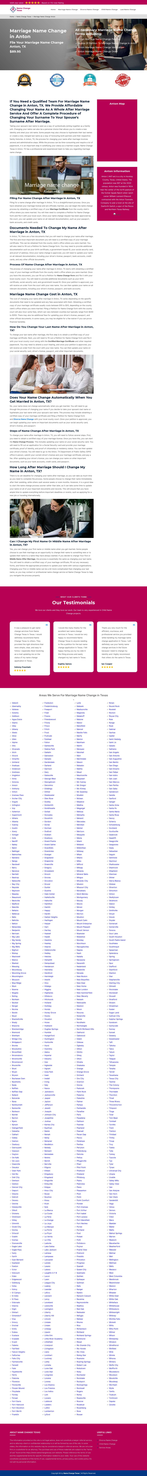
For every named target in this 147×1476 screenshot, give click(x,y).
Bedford (15, 904)
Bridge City (17, 1039)
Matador (80, 765)
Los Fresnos (49, 1388)
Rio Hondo (81, 1348)
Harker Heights (51, 917)
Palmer (80, 1101)
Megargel (81, 808)
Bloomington (17, 976)
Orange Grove (83, 1072)
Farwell (15, 1365)
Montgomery (82, 897)
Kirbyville (48, 1184)
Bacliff (15, 841)
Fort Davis (16, 1401)
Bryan (14, 1072)
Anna (14, 778)
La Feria (47, 1217)
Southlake (113, 943)
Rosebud (80, 1404)
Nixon (79, 1009)
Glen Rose (48, 798)
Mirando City (82, 881)
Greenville (48, 864)
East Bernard (17, 1260)
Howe (46, 1022)
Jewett (47, 1108)
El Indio (15, 1296)
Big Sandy (16, 940)
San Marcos (114, 782)
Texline (112, 1082)
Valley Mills (114, 1180)
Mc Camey (81, 782)
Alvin (14, 752)
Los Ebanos (49, 1385)
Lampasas (48, 1256)
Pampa (80, 1105)
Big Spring (16, 943)
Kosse (46, 1194)
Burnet (15, 1114)
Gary (46, 772)
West (111, 1273)
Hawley (47, 943)
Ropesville (81, 1398)
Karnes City (49, 1124)
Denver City (17, 1187)
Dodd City (16, 1227)
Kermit (47, 1161)
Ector (14, 1269)
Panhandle (81, 1108)
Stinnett (112, 986)
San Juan (113, 778)
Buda (14, 1085)
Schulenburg (114, 825)
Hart (46, 927)
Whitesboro (114, 1309)
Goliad (47, 811)
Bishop (15, 953)
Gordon (47, 821)
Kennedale (48, 1154)
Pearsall (80, 1131)
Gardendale (49, 762)
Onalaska (81, 1065)
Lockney (48, 1358)
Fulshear (48, 739)
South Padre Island (117, 940)
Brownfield (16, 1052)
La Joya (47, 1223)
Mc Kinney (81, 788)
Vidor (111, 1217)
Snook (112, 917)
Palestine (81, 1098)
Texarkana (113, 1075)
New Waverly (82, 996)
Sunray (112, 1029)
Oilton (79, 1049)
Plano (79, 1187)
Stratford (113, 999)
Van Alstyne (114, 1190)
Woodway (113, 1381)
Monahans (81, 890)
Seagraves (113, 844)
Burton (15, 1118)
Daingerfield (17, 1128)
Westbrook (114, 1279)
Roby (79, 1372)
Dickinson (16, 1217)
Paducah (80, 1088)
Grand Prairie (50, 841)
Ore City (80, 1078)
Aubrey (15, 825)
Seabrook (113, 835)
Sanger (112, 802)
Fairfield (15, 1348)
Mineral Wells (82, 874)
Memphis (81, 815)
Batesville (16, 881)
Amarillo (15, 759)
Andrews (16, 772)
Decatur (15, 1167)
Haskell (47, 933)
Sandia (112, 795)
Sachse (112, 732)
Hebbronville (49, 950)
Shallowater (114, 864)
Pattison (80, 1121)
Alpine (14, 742)
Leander (47, 1289)
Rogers (80, 1391)
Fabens (15, 1345)
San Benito (113, 762)
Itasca (47, 1088)
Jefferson (48, 1105)
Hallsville (48, 900)
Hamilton (48, 904)
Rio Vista (80, 1352)
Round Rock (114, 706)
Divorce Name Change (108, 1440)
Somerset (113, 923)
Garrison (48, 769)
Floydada (16, 1391)
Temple (112, 1065)
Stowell (112, 996)
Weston (112, 1286)
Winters (112, 1362)
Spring (112, 956)
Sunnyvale (113, 1026)
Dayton (15, 1154)
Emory (15, 1322)
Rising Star (81, 1355)
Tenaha (112, 1068)
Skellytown (114, 897)
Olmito (79, 1052)
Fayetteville (17, 1372)
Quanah (80, 1266)
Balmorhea (16, 854)
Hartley (47, 930)
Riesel (79, 1342)
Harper (47, 923)
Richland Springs (84, 1335)
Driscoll (15, 1233)
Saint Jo (112, 742)
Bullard (15, 1095)
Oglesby (80, 1045)
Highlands (48, 993)
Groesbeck (49, 871)
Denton (15, 1184)
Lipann (47, 1332)
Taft (111, 1042)
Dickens (15, 1213)
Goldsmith (48, 805)
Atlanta (15, 821)
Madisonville (82, 709)
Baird (14, 848)
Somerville (113, 927)
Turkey (112, 1154)
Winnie (112, 1355)
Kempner (48, 1141)
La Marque (49, 1227)
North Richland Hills (85, 1029)
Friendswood (50, 719)
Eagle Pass (16, 1250)
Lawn (46, 1279)
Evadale (15, 1339)
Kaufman (48, 1128)
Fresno (47, 716)
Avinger (15, 835)
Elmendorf (16, 1315)
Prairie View (82, 1250)
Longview (48, 1375)
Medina (80, 805)
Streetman (113, 1006)
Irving (46, 1082)
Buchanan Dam (18, 1078)
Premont (80, 1253)
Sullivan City (114, 1016)
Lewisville (48, 1306)
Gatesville (48, 775)
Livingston (48, 1348)
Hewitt (47, 979)
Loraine (47, 1378)
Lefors (47, 1292)
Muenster (81, 933)
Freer (46, 713)
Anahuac (16, 765)
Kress (46, 1200)
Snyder (112, 920)
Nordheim (81, 1022)
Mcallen (80, 795)
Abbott (15, 703)
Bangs (14, 861)
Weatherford (114, 1246)
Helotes (47, 956)
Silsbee (112, 884)
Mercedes (81, 821)
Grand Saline (49, 844)
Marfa (79, 736)
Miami (79, 841)
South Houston (115, 937)
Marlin (79, 746)
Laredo (47, 1263)
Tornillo (112, 1124)
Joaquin (47, 1111)
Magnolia (81, 713)
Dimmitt (15, 1223)
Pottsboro (81, 1243)
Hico (46, 983)
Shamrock (113, 867)
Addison (15, 716)
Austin (14, 828)
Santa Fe (113, 808)
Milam (79, 854)
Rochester (81, 1375)
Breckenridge (18, 1029)
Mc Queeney (82, 792)
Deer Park (16, 1171)
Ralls (79, 1286)
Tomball (112, 1121)
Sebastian (113, 851)
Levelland (48, 1302)
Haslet (47, 937)
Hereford (48, 973)
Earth (14, 1256)
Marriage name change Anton (44, 17)
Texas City (113, 1078)
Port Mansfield (83, 1220)
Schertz (112, 821)
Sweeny (112, 1035)
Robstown (81, 1368)
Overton (80, 1082)
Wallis (111, 1230)
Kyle (46, 1207)
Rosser (80, 1414)
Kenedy (47, 1147)
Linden (47, 1325)
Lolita (46, 1362)
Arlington (16, 805)
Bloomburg (17, 970)
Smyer (112, 914)
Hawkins (48, 940)
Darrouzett (16, 1147)
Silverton (113, 887)
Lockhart (48, 1355)
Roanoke (80, 1358)
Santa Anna (114, 805)
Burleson (16, 1111)
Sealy (111, 848)
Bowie (14, 1012)
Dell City (16, 1177)
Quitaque (81, 1279)
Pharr (79, 1164)
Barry (14, 867)
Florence (16, 1381)
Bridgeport (16, 1042)
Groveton (48, 881)
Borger (15, 1006)
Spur (111, 963)
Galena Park (49, 749)
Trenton (112, 1131)
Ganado (47, 759)
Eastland (16, 1263)
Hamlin (47, 907)
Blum (14, 986)
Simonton (113, 890)
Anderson (16, 769)
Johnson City (50, 1114)
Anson (14, 785)
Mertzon (80, 831)
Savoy (111, 818)
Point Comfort (83, 1200)
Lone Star (48, 1372)
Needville (81, 970)
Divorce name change (89, 9)
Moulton (80, 917)
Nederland (81, 966)
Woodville (113, 1378)
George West (50, 778)
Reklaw (80, 1319)
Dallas (14, 1138)
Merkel (80, 828)
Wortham (113, 1385)
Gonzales (48, 815)
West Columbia (115, 1276)
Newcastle (81, 1002)
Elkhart (15, 1312)
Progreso (81, 1263)
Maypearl (81, 778)
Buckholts (16, 1082)
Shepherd (113, 871)
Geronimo (48, 785)
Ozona (79, 1085)
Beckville (16, 900)
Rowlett (112, 709)
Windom (112, 1342)
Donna (15, 1230)
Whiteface (113, 1302)
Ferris (14, 1375)
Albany (15, 729)
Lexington (48, 1309)
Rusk (111, 726)
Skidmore (113, 900)
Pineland (80, 1174)
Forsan (15, 1398)
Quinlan (80, 1276)
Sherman (113, 874)
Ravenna (80, 1299)
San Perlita (113, 785)
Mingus (80, 877)
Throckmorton (115, 1105)
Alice (14, 736)
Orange (80, 1068)
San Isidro (113, 775)
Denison (15, 1180)
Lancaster (48, 1260)
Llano (46, 1352)
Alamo (15, 723)
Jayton (47, 1101)
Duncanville (17, 1243)
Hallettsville (49, 897)
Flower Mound (18, 1388)
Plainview (81, 1184)
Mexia (79, 838)
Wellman (112, 1263)
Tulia (111, 1151)
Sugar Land (114, 1012)
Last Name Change (128, 9)
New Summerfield (84, 993)
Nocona (80, 1012)
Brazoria (15, 1026)
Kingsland (48, 1177)
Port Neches (82, 1223)
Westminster (114, 1283)
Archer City (17, 798)
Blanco (15, 960)
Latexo (47, 1269)
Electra (15, 1306)
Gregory (48, 867)
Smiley (112, 907)
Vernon (112, 1210)
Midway (80, 851)
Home (53, 9)
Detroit (15, 1197)
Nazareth (81, 963)
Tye (110, 1161)
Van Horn (113, 1194)
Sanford (112, 798)
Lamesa (47, 1253)
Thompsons (114, 1088)
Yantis (111, 1391)
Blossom (15, 979)
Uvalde (112, 1177)
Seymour (113, 861)
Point (79, 1197)
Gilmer (47, 792)
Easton (15, 1266)
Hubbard (48, 1026)
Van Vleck (113, 1197)
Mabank (80, 706)
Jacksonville (49, 1095)
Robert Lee (81, 1365)
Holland (47, 1002)
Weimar (112, 1253)
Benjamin (16, 930)
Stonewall (113, 993)
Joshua (47, 1121)
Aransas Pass (18, 795)
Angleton (16, 775)
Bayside (15, 887)
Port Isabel (81, 1213)
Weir (111, 1256)
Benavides (16, 927)
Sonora (112, 930)
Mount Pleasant (83, 927)
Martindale (81, 759)
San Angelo (114, 752)
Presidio (80, 1256)
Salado (112, 746)
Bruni (14, 1068)
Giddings (48, 788)
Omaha (80, 1062)
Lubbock (48, 1401)
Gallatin (47, 752)
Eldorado (16, 1302)
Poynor (80, 1246)
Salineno (112, 749)
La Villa (47, 1240)
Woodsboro (114, 1372)
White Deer (114, 1296)
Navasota (81, 960)
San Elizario (114, 769)
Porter (79, 1227)
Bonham (15, 999)
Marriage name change (68, 9)
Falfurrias (16, 1355)
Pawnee (80, 1124)
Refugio (80, 1315)
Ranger (80, 1289)
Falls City (16, 1358)
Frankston (48, 703)
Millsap (80, 867)
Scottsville (113, 831)
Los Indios (48, 1391)
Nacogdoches (83, 947)
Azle (14, 838)
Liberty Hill (49, 1315)
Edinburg (16, 1283)
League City (49, 1283)
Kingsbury (48, 1174)
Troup (111, 1141)
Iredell (47, 1078)
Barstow (15, 871)
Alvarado (16, 749)
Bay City (15, 884)
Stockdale (113, 989)
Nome (79, 1019)
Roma (79, 1395)
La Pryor (48, 1233)
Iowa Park (48, 1072)
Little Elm (48, 1335)
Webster (112, 1250)
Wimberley (113, 1339)
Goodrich (48, 818)
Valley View (114, 1184)
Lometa (47, 1365)
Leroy (46, 1299)
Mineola (80, 871)
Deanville (16, 1164)
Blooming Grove (19, 973)
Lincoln (47, 1319)
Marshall (80, 752)
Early (14, 1253)
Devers (15, 1200)
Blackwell (16, 956)
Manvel (80, 729)
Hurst (46, 1045)
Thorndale (113, 1091)
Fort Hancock (18, 1404)
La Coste (48, 1213)
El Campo (16, 1292)
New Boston (82, 976)
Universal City (115, 1171)
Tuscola (112, 1157)
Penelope (81, 1141)
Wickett (112, 1322)
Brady (14, 1022)
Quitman (80, 1283)
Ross (79, 1411)
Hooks (47, 1016)
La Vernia (48, 1236)
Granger (47, 854)
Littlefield (48, 1342)
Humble (47, 1032)
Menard (80, 818)
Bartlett (15, 874)
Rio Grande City (83, 1345)
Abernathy (16, 706)
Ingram (47, 1068)
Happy (47, 910)
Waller (111, 1227)
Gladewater (49, 795)
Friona (47, 723)
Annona (15, 782)
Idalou (47, 1052)
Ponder (80, 1203)
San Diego (113, 765)
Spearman (113, 950)
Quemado (81, 1273)
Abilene (15, 709)
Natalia (80, 956)
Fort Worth (16, 1411)
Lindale (47, 1322)
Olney (79, 1055)
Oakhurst (81, 1032)
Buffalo (15, 1088)
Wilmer (112, 1332)
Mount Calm (82, 920)
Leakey (47, 1286)
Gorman (47, 828)
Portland (80, 1230)
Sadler (112, 736)
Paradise (80, 1111)
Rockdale (81, 1378)
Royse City (114, 716)
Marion (80, 739)
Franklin (15, 1414)
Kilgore (47, 1167)
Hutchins (48, 1049)
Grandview (49, 851)
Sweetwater (114, 1039)
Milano (79, 858)
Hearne (47, 947)
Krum (46, 1203)
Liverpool (48, 1345)
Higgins (47, 989)
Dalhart (15, 1134)
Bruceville (16, 1065)
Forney (15, 1395)
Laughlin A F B (50, 1273)
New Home (81, 986)
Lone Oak (48, 1368)
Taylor (111, 1055)
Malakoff (80, 716)
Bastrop (15, 877)
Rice (78, 1325)
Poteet (79, 1236)
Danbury (15, 1144)
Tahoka (112, 1045)
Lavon (47, 1276)
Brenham (16, 1035)
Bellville (15, 920)
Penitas (80, 1144)
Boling (14, 996)
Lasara (47, 1266)
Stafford (112, 966)
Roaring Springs (83, 1362)
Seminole (113, 858)
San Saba (113, 788)
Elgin (14, 1309)
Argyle (15, 802)
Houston (48, 1019)
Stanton (112, 973)
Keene (47, 1131)
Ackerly (15, 713)
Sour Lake (113, 933)
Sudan (111, 1009)
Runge (111, 723)
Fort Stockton (18, 1408)
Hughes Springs (51, 1029)
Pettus (79, 1157)
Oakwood (81, 1035)
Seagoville (113, 841)
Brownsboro (17, 1055)
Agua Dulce (17, 719)
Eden (14, 1276)
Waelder (112, 1223)
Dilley (14, 1220)
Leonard (48, 1296)
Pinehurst (81, 1171)
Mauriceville (82, 775)
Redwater (81, 1312)
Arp (13, 808)
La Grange (48, 1220)
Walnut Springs (115, 1233)
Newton (80, 1006)
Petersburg (81, 1151)
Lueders (47, 1404)
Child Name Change (109, 9)
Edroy (14, 1289)
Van (110, 1187)
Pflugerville (81, 1161)
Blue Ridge (16, 983)
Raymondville (82, 1302)
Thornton (113, 1095)
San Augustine (115, 759)
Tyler (111, 1164)
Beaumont (16, 897)
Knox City (48, 1190)
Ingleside (48, 1065)
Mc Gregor (81, 785)
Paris (79, 1114)
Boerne (15, 989)
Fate (14, 1368)
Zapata (112, 1401)
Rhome (80, 1322)
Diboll (14, 1210)
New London (82, 989)
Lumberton (49, 1411)
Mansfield (81, 726)
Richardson (81, 1329)
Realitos (80, 1306)
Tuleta (111, 1147)
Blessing (15, 966)
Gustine (47, 890)
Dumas (15, 1240)
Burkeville (16, 1108)
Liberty (47, 1312)
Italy (46, 1085)
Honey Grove (50, 1012)
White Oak (113, 1299)
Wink (111, 1352)
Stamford (113, 970)
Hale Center (49, 894)
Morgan (80, 910)
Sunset (112, 1032)
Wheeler (112, 1292)
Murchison (81, 943)
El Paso (15, 1299)
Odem (79, 1039)
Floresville (16, 1385)
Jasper (47, 1098)
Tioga (111, 1111)
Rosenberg (81, 1408)
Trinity (111, 1138)
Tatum (111, 1052)
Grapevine (48, 861)
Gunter (47, 887)
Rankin (79, 1292)
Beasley (15, 894)
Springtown (114, 960)
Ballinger (16, 851)
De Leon (15, 1161)
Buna (14, 1101)
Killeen (47, 1171)
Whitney (112, 1315)
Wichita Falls (114, 1319)
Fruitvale (48, 736)
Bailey (14, 844)
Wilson (112, 1335)
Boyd (14, 1016)
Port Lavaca (82, 1217)
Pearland (80, 1128)
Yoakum (112, 1395)
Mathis (79, 769)
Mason (79, 762)
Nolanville (81, 1016)
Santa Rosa (114, 815)
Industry (47, 1059)
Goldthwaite (49, 808)
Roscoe (80, 1401)
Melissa (80, 811)
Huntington (49, 1039)
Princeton (81, 1260)
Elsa (14, 1319)
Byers (14, 1121)
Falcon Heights (18, 1352)
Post (79, 1233)
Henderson (49, 966)
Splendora (113, 953)
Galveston (48, 755)
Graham (47, 835)
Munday (80, 940)
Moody (80, 900)
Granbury (48, 838)
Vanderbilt (113, 1200)
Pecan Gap (81, 1134)
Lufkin (47, 1408)
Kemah (47, 1134)
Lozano (47, 1398)
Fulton (47, 742)
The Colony (114, 1085)
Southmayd (114, 947)
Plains (79, 1180)
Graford (47, 831)
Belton (15, 923)
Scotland (113, 828)
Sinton (112, 894)
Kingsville (48, 1180)
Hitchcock (48, 999)
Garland (47, 765)
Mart (79, 755)
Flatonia (15, 1378)
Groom (47, 874)
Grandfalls (48, 848)
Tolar (111, 1114)
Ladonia (47, 1243)
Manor (79, 723)
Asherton (16, 811)
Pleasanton (81, 1190)
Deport (15, 1190)
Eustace (15, 1335)
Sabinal (112, 729)
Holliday (48, 1006)
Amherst (15, 762)
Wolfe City (113, 1365)
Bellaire (15, 910)
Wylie (111, 1388)
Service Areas (105, 1447)
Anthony (15, 788)
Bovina (15, 1009)
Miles (79, 861)
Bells (14, 917)
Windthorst (114, 1345)
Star (111, 976)
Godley (47, 802)
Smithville (113, 910)
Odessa (80, 1042)
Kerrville (47, 1164)
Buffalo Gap (17, 1091)
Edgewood (16, 1279)
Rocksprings (82, 1385)
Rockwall (81, 1388)
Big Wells (16, 947)
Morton (80, 914)
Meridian (80, 825)
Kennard (47, 1151)
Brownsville (17, 1059)
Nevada (80, 973)
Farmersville (17, 1362)
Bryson (15, 1075)
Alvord (15, 755)
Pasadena (81, 1118)
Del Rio (15, 1174)
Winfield (112, 1348)
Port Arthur (82, 1210)
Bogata (15, 993)
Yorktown (113, 1398)
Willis (111, 1325)
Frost (46, 732)
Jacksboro (49, 1091)
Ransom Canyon (84, 1296)
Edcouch (16, 1273)
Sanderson (113, 792)
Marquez (80, 749)
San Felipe (113, 772)
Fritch (46, 729)
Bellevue (15, 914)
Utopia (112, 1174)
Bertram (15, 933)
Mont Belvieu (82, 894)
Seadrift (112, 838)
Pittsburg (81, 1177)
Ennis (14, 1329)
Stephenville (114, 979)
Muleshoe (81, 937)
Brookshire (16, 1049)
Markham (81, 742)
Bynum (15, 1124)
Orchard (80, 1075)
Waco (111, 1220)
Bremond (16, 1032)
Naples (80, 950)
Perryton (80, 1147)
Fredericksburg (51, 706)
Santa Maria (114, 811)
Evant (14, 1342)
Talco (111, 1049)
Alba (14, 726)
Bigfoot (15, 950)
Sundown (113, 1022)
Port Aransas (82, 1207)
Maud (79, 772)
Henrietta (48, 970)
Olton (79, 1059)
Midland (80, 844)
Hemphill (48, 960)
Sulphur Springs (116, 1019)
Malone (80, 719)
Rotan (111, 703)
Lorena (47, 1381)
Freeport (48, 709)
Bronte (15, 1045)
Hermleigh (48, 976)
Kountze (47, 1197)
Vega (111, 1203)
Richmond (81, 1339)
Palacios (80, 1095)
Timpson (113, 1108)
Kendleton (48, 1144)
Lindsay (47, 1329)
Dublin (15, 1236)
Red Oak (80, 1309)
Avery (14, 831)
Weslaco (112, 1269)
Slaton (112, 904)
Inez (46, 1062)
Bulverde (16, 1098)
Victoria (112, 1213)
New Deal (81, 983)
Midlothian (81, 848)
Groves (47, 877)
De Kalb (15, 1157)
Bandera (15, 858)
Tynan (111, 1167)
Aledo (14, 732)
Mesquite (81, 835)
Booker (15, 1002)
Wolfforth (113, 1368)
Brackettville (17, 1019)
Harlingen (48, 920)
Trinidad (112, 1134)
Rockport (81, 1381)
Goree (47, 825)
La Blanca (48, 1210)
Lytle (79, 703)
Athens (15, 818)
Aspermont (17, 815)
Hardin (47, 914)
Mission (80, 884)
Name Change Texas (23, 17)
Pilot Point (81, 1167)
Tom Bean (113, 1118)
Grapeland (48, 858)
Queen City (81, 1269)
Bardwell (16, 864)
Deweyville (16, 1207)
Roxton (112, 713)
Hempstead (49, 963)
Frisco (47, 726)
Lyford (47, 1414)
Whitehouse (114, 1306)
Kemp (46, 1138)
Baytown (16, 890)
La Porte (48, 1230)
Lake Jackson (50, 1250)
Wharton (113, 1289)
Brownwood (17, 1062)
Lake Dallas (49, 1246)
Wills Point (113, 1329)
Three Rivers (114, 1101)
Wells (111, 1266)
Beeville (15, 907)
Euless (15, 1332)
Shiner (111, 877)
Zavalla (112, 1404)
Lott (46, 1395)
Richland (80, 1332)
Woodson (113, 1375)
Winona (112, 1358)
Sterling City (114, 983)
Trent (111, 1128)
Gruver (47, 884)
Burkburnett (17, 1105)
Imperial (47, 1055)
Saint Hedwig (115, 739)
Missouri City (82, 887)
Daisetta (15, 1131)
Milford (80, 864)
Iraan (46, 1075)
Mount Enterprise (84, 923)
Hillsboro (48, 996)
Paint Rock (81, 1091)
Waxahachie (114, 1243)
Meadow (80, 802)
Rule (111, 719)
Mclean (80, 798)
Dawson (15, 1151)
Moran (79, 907)
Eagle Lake (17, 1246)
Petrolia (80, 1154)
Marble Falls (82, 732)
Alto (14, 746)
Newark (80, 999)
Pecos (79, 1138)
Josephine (48, 1118)
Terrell (111, 1072)
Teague (112, 1059)
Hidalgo (47, 986)
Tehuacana (113, 1062)
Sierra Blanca (114, 881)
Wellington (113, 1260)
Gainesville (49, 746)
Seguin (112, 854)
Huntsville (48, 1042)
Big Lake (16, 937)
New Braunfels (83, 979)
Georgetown (49, 782)
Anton (14, 792)
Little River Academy (53, 1339)
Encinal (15, 1325)
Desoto (15, 1194)
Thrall (111, 1098)
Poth (79, 1240)
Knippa (47, 1187)
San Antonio (114, 755)
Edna (14, 1286)
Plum (79, 1194)
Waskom (112, 1240)
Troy (111, 1144)
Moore (79, 904)
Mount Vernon (83, 930)
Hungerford (49, 1035)
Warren (112, 1236)
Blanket (15, 963)
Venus (111, 1207)
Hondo (47, 1009)
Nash (79, 953)
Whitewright (114, 1312)
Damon (15, 1141)
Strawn (112, 1002)
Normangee (82, 1026)
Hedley (47, 953)
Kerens (47, 1157)
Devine (15, 1203)
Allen (14, 739)
